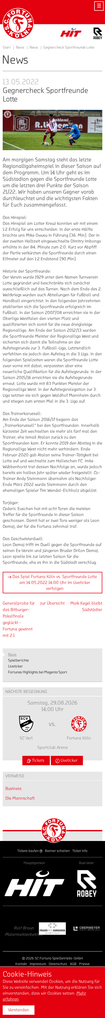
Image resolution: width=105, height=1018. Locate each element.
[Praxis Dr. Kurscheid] (22, 928)
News (34, 47)
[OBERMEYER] (56, 928)
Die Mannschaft (20, 798)
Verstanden (18, 1010)
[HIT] (34, 883)
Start (6, 47)
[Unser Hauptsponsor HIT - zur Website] (71, 33)
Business (13, 788)
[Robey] (86, 883)
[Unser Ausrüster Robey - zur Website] (97, 34)
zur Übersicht (52, 603)
